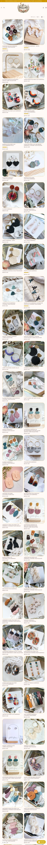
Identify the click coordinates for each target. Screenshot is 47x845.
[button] (38, 17)
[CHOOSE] (21, 43)
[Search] (4, 7)
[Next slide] (21, 32)
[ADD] (42, 43)
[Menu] (1, 7)
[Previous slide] (4, 32)
